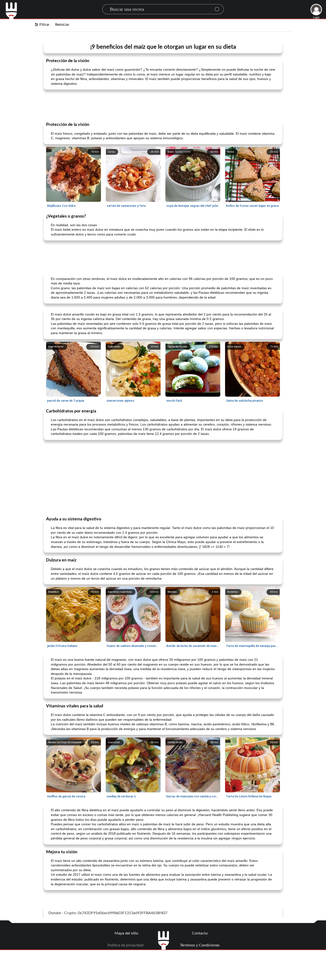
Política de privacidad (125, 945)
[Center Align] (218, 7)
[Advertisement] (163, 105)
